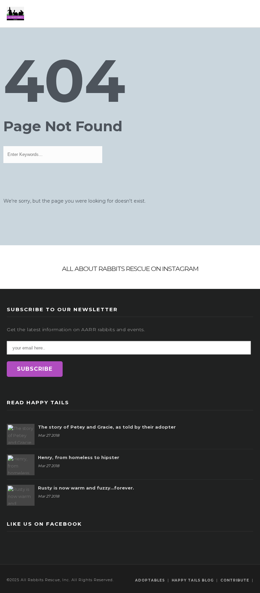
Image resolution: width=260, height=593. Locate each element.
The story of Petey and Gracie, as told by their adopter (107, 427)
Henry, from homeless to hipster (78, 457)
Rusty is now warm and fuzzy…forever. (86, 488)
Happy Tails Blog (193, 580)
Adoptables (150, 580)
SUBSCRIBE (34, 369)
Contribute (234, 580)
